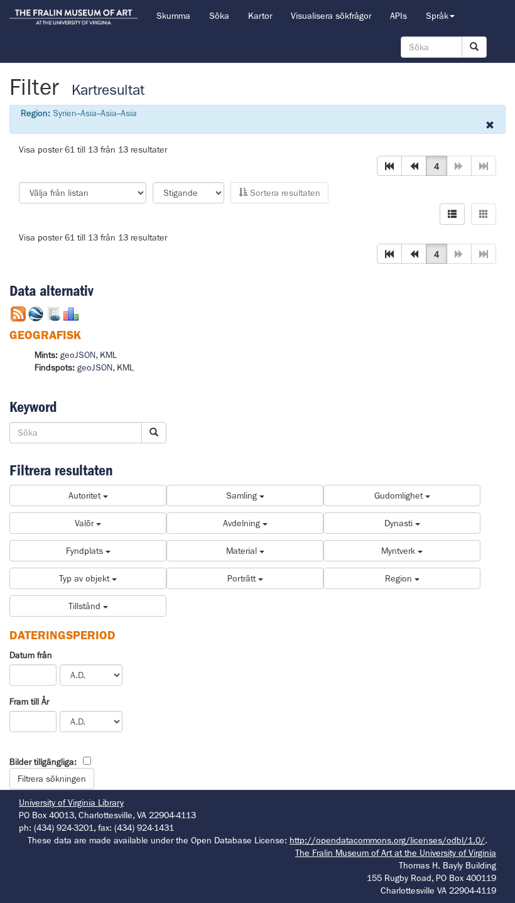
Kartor (260, 15)
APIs (398, 15)
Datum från (30, 655)
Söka (219, 15)
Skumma (173, 15)
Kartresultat (108, 90)
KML (108, 354)
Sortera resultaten (283, 192)
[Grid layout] (483, 214)
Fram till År (29, 701)
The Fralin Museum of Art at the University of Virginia (395, 852)
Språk (437, 15)
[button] (389, 166)
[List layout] (452, 214)
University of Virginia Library (71, 802)
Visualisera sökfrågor (331, 15)
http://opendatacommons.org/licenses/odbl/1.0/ (387, 840)
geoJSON (77, 354)
